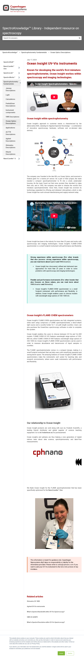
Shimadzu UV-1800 (33, 601)
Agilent (53, 262)
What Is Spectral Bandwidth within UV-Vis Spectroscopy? (46, 612)
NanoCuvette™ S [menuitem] (9, 159)
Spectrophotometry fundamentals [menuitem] (10, 83)
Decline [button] (70, 653)
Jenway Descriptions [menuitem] (10, 89)
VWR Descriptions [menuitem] (12, 117)
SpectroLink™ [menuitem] (8, 73)
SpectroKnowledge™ (10, 52)
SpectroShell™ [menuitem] (8, 62)
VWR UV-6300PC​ (32, 617)
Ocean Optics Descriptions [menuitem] (11, 122)
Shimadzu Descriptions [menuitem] (10, 146)
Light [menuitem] (8, 95)
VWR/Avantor (64, 262)
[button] (19, 66)
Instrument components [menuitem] (10, 111)
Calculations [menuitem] (10, 99)
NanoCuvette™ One (55, 490)
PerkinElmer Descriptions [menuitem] (10, 105)
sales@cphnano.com (65, 565)
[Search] (80, 38)
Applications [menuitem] (10, 128)
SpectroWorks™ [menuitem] (9, 77)
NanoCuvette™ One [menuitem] (8, 67)
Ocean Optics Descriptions (60, 52)
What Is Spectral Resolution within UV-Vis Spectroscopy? (46, 622)
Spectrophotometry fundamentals (34, 52)
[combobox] (40, 38)
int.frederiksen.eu (46, 433)
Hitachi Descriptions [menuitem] (10, 153)
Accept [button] (61, 653)
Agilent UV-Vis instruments (36, 606)
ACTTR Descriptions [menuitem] (10, 133)
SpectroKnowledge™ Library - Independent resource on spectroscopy (40, 30)
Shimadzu (48, 284)
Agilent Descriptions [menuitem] (10, 140)
